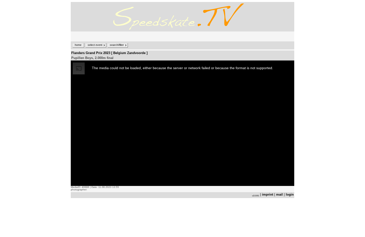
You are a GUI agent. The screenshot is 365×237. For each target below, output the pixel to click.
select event (95, 44)
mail (279, 194)
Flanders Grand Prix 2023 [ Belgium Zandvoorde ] (109, 53)
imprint (267, 194)
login (290, 194)
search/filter (117, 44)
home (78, 44)
